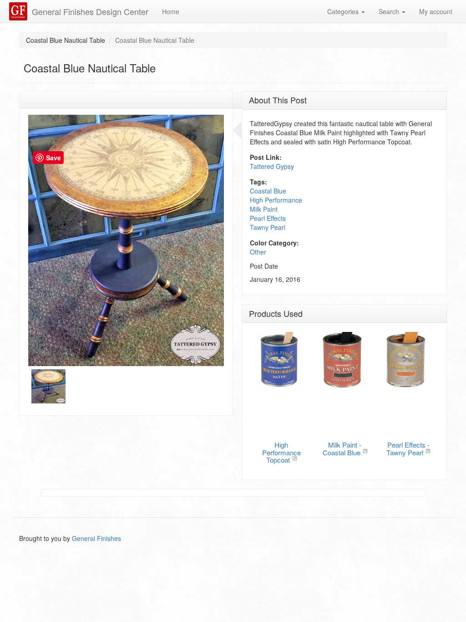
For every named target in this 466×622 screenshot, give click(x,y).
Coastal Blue (268, 190)
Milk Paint (264, 209)
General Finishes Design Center (90, 11)
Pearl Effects (268, 218)
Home (170, 11)
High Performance (276, 199)
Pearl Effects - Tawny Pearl (408, 448)
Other (258, 251)
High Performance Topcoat (281, 452)
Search (390, 11)
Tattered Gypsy (272, 166)
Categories (343, 11)
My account (435, 11)
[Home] (19, 11)
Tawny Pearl (267, 227)
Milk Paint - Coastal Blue (342, 448)
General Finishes (96, 538)
